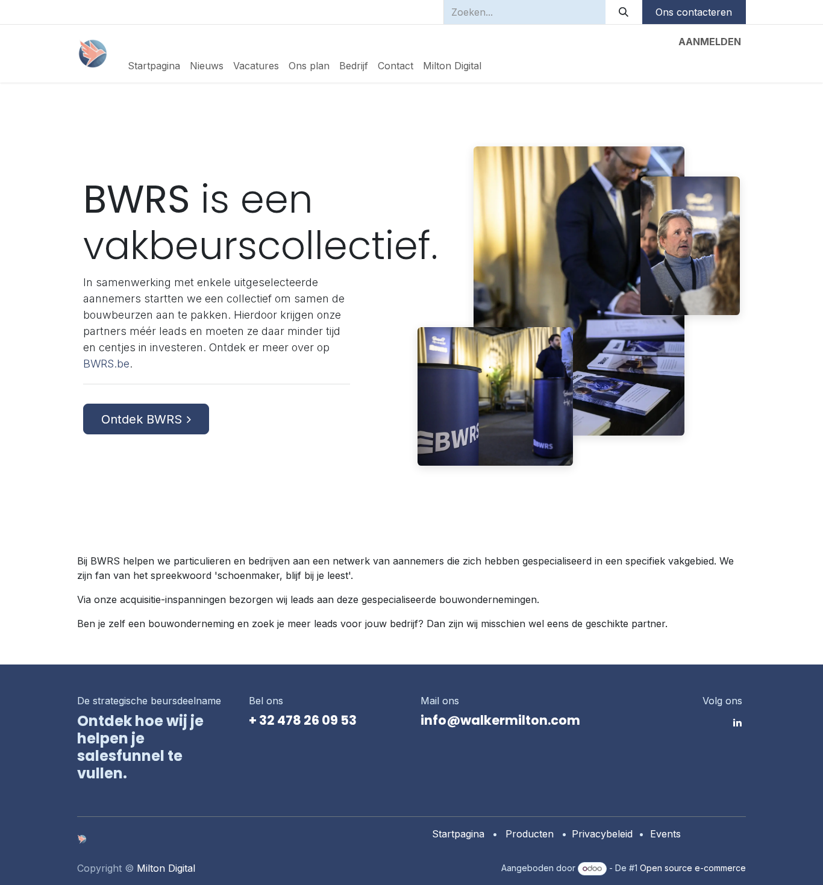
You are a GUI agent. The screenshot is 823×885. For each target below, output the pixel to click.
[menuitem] (154, 66)
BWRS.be (106, 363)
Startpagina (458, 834)
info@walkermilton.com (500, 720)
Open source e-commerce (693, 868)
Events (665, 834)
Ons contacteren (694, 12)
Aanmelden (709, 42)
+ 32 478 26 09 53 (303, 720)
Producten (529, 834)
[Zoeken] (624, 12)
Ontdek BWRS (141, 419)
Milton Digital (166, 868)
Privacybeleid (602, 834)
